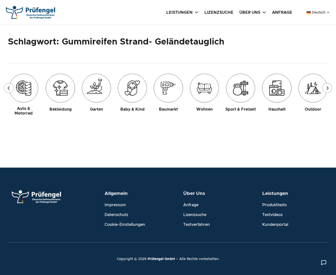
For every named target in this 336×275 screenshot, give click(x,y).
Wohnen (204, 109)
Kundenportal (275, 225)
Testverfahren (196, 225)
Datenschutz (116, 215)
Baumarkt (168, 109)
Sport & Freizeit (240, 109)
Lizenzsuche (194, 215)
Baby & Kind (132, 109)
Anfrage (191, 205)
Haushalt (277, 109)
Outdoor (313, 109)
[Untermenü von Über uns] (264, 12)
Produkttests (274, 205)
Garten (96, 109)
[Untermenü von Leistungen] (197, 12)
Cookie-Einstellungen (125, 225)
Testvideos (272, 215)
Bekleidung (60, 109)
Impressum (115, 205)
